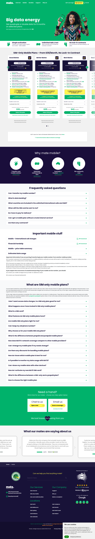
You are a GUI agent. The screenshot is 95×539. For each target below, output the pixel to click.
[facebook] (77, 502)
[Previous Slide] (20, 448)
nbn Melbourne (34, 507)
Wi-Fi (18, 84)
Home (7, 464)
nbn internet (33, 491)
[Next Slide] (75, 448)
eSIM (28, 81)
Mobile (25, 3)
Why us (54, 494)
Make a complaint (57, 497)
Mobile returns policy (47, 525)
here (63, 134)
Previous (8, 67)
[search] (66, 478)
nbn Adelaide (34, 517)
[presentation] (20, 448)
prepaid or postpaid (34, 296)
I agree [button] (66, 536)
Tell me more (16, 175)
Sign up (78, 3)
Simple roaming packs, (17, 87)
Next (87, 67)
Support (54, 491)
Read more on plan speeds (19, 68)
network (60, 173)
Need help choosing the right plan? (20, 115)
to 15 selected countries (18, 79)
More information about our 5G (20, 120)
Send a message (57, 405)
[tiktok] (87, 502)
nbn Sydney (33, 510)
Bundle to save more (14, 102)
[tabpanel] (20, 89)
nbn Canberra (56, 504)
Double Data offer (41, 104)
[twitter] (80, 502)
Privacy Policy (57, 529)
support (38, 3)
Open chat (34, 405)
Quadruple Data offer (14, 104)
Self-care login (70, 3)
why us (45, 3)
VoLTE (13, 84)
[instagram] (84, 502)
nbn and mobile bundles (36, 497)
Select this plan (20, 112)
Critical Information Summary (20, 122)
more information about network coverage (48, 138)
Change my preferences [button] (75, 536)
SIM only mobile (34, 494)
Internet (18, 3)
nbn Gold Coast (56, 510)
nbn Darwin (55, 507)
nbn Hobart (55, 513)
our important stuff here (58, 524)
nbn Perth (32, 504)
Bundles (31, 3)
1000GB (14, 73)
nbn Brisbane (33, 513)
